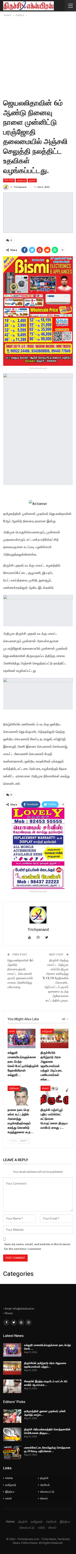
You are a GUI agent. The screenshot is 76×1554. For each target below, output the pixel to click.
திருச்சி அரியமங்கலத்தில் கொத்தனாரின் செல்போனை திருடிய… (47, 1431)
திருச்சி (32, 180)
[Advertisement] (38, 58)
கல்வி (12, 1031)
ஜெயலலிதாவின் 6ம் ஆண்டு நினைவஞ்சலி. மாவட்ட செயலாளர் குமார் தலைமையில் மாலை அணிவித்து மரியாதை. (20, 973)
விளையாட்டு (47, 1491)
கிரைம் (45, 1088)
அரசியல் (45, 1484)
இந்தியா (10, 1491)
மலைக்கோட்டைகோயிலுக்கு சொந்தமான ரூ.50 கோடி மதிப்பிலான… (47, 1449)
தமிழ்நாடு (21, 180)
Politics (9, 180)
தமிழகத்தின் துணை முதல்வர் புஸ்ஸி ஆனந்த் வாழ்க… (44, 1413)
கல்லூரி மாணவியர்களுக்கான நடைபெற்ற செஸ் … (47, 1346)
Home (9, 1478)
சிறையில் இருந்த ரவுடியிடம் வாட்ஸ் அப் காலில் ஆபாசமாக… (46, 1383)
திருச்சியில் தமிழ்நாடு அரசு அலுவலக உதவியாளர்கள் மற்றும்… (45, 1364)
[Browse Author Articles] (38, 915)
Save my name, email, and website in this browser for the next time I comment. (37, 1246)
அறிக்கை (14, 1088)
